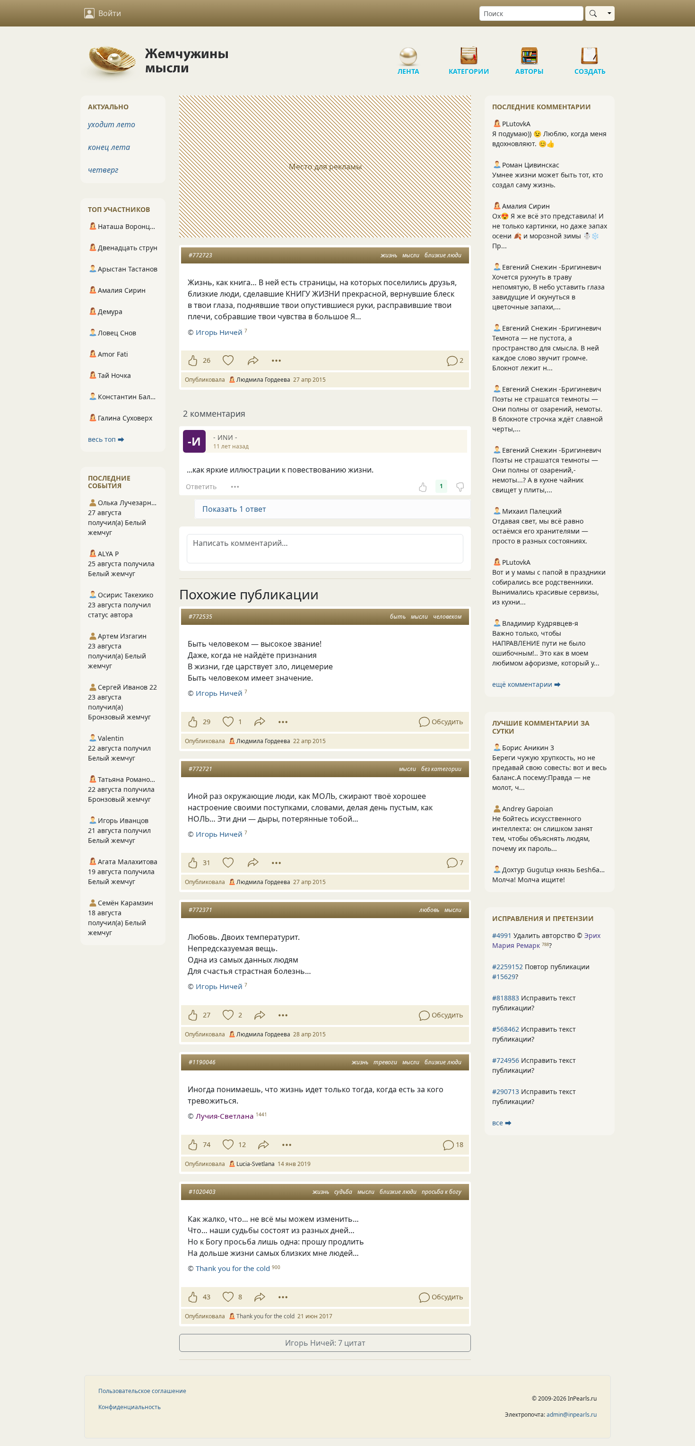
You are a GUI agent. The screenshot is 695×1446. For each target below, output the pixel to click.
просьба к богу (441, 1192)
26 (206, 360)
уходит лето (111, 124)
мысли (410, 255)
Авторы (529, 52)
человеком (447, 617)
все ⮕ (502, 1122)
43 (206, 1296)
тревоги (385, 1062)
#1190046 (202, 1062)
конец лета (109, 147)
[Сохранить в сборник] (227, 360)
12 (242, 1144)
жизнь (389, 255)
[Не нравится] (460, 486)
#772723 (200, 255)
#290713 (505, 1091)
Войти (109, 13)
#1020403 (202, 1192)
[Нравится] (192, 360)
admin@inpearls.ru (572, 1415)
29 (206, 721)
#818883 (505, 997)
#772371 (200, 910)
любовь (429, 910)
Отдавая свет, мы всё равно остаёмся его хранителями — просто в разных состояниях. (540, 531)
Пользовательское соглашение (142, 1391)
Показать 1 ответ (234, 509)
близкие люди (443, 255)
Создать (590, 52)
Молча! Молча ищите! (528, 879)
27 (206, 1014)
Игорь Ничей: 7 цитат (325, 1343)
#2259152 (507, 966)
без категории (441, 769)
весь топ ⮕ (106, 439)
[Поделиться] (253, 360)
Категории (469, 52)
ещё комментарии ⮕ (526, 684)
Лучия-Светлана (225, 1116)
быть (398, 617)
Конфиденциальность (129, 1407)
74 (206, 1144)
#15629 (503, 976)
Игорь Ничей (219, 332)
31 (206, 862)
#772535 (200, 617)
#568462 (505, 1029)
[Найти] (595, 13)
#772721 (200, 769)
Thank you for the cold (233, 1268)
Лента (408, 52)
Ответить (201, 486)
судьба (343, 1192)
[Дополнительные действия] (276, 360)
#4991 (502, 935)
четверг (103, 170)
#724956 (505, 1060)
